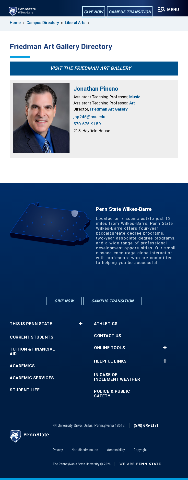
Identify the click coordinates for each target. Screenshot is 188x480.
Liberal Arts (75, 22)
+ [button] (80, 324)
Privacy (58, 450)
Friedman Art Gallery (109, 109)
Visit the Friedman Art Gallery (90, 68)
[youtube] (106, 282)
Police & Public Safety (112, 393)
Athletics (106, 323)
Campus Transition (130, 12)
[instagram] (81, 282)
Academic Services (32, 378)
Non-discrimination (85, 450)
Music (134, 96)
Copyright (140, 450)
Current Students (31, 337)
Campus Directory (42, 22)
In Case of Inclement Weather (117, 377)
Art (132, 103)
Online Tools (109, 347)
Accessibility (116, 450)
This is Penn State (31, 323)
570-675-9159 (87, 123)
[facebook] (94, 282)
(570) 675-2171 (146, 425)
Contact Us (107, 335)
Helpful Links (110, 361)
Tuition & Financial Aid (32, 351)
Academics (22, 366)
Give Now (93, 12)
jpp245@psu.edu (89, 116)
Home (15, 22)
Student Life (25, 390)
